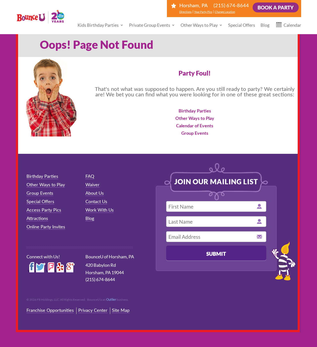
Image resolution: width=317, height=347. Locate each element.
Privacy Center (92, 310)
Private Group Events (149, 25)
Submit (216, 253)
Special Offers (241, 25)
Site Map (121, 310)
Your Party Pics (203, 11)
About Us (94, 193)
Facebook (30, 267)
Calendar (292, 25)
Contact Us (96, 202)
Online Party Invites (45, 227)
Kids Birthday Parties (98, 25)
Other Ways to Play (199, 25)
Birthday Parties (195, 111)
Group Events (194, 133)
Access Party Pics (43, 210)
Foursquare (50, 267)
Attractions (37, 218)
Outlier (111, 299)
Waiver (92, 185)
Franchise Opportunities (50, 310)
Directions (185, 11)
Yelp (59, 267)
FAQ (89, 176)
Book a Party (276, 7)
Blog (265, 25)
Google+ (70, 267)
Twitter (40, 267)
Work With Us (99, 210)
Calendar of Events (194, 126)
